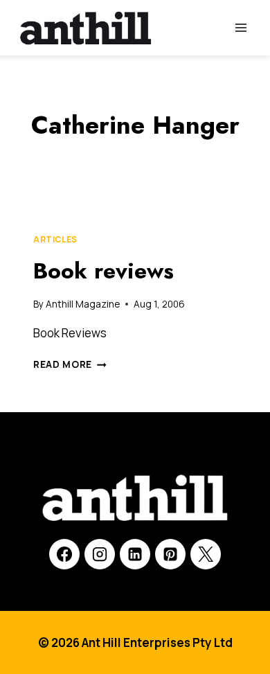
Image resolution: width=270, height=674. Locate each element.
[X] (205, 554)
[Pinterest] (170, 554)
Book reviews (103, 271)
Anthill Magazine (83, 304)
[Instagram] (99, 554)
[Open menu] (240, 27)
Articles (55, 239)
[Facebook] (64, 554)
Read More (70, 364)
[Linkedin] (135, 554)
